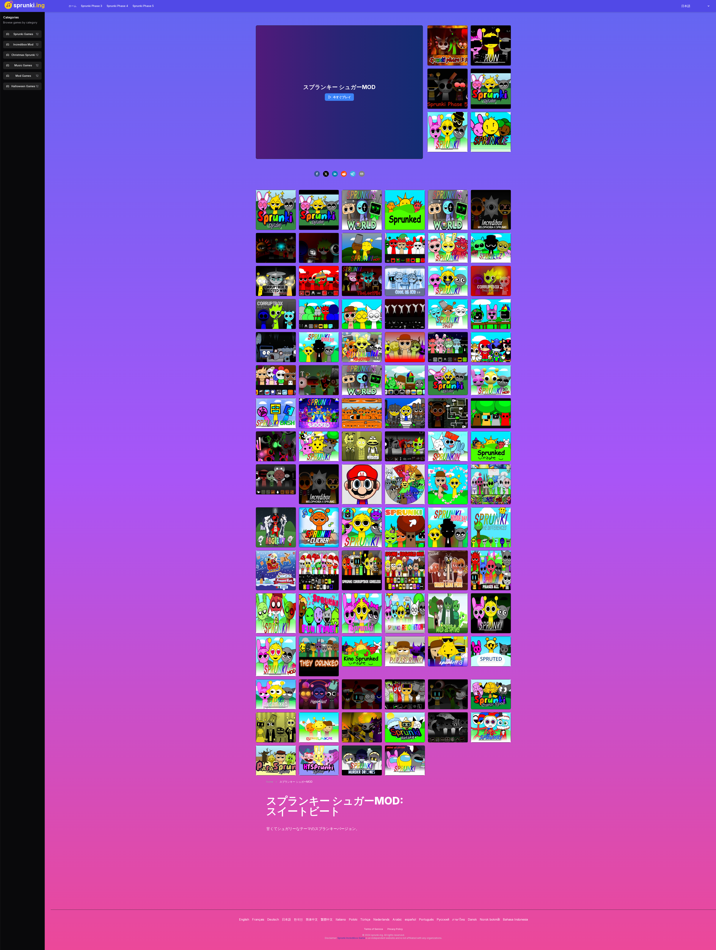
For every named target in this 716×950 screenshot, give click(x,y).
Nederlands (381, 919)
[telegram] (353, 174)
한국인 (298, 919)
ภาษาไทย (458, 919)
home (269, 781)
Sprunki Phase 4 (117, 5)
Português (426, 919)
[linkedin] (335, 174)
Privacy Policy (395, 929)
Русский (443, 919)
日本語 (286, 919)
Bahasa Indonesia (515, 919)
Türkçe (365, 919)
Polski (353, 919)
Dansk (472, 919)
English (244, 919)
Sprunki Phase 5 (143, 5)
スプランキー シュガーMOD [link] (296, 781)
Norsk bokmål (490, 919)
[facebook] (317, 174)
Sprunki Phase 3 (91, 5)
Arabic (397, 919)
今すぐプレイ (342, 97)
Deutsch (273, 919)
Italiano (341, 919)
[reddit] (344, 174)
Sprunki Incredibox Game (351, 938)
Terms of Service (373, 929)
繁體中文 (327, 919)
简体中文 (312, 919)
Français (258, 919)
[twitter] (326, 174)
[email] (362, 174)
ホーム (72, 5)
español (410, 919)
